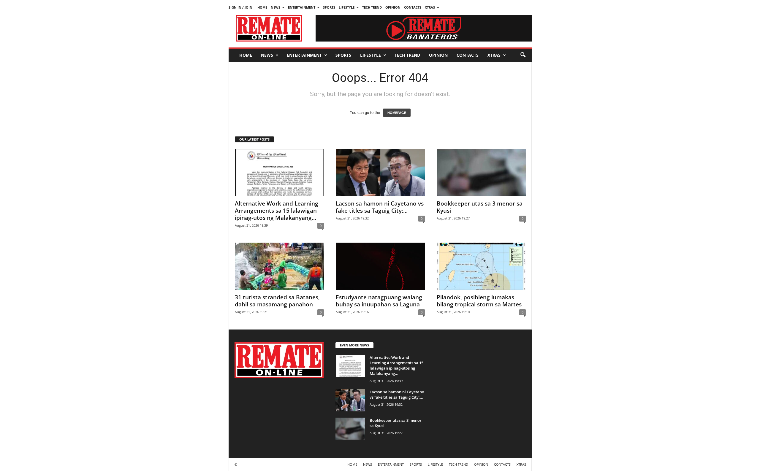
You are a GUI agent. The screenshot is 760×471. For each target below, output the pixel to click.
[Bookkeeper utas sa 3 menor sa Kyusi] (481, 172)
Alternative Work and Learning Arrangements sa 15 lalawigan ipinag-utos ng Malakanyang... (276, 211)
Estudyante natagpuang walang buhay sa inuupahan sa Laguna (379, 300)
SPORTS (329, 7)
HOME (262, 7)
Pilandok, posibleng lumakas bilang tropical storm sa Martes (479, 300)
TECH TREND (372, 7)
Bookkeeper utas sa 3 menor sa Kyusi (479, 207)
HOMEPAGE (396, 112)
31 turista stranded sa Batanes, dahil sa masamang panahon (277, 300)
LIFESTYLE (346, 7)
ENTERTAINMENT (301, 7)
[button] (522, 55)
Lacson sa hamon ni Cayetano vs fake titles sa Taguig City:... (380, 207)
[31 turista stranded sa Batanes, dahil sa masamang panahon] (279, 266)
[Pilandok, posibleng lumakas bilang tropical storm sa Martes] (481, 266)
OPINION (392, 7)
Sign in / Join (240, 7)
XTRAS (430, 7)
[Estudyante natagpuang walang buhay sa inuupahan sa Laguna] (380, 266)
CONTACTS (412, 7)
